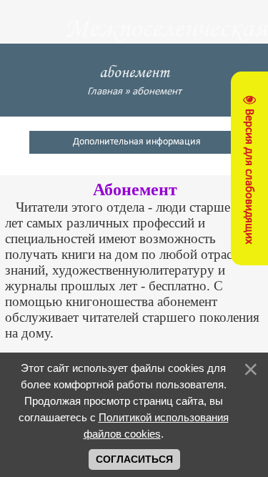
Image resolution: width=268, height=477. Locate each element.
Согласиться (134, 459)
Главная (104, 92)
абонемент (157, 92)
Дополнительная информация (137, 142)
